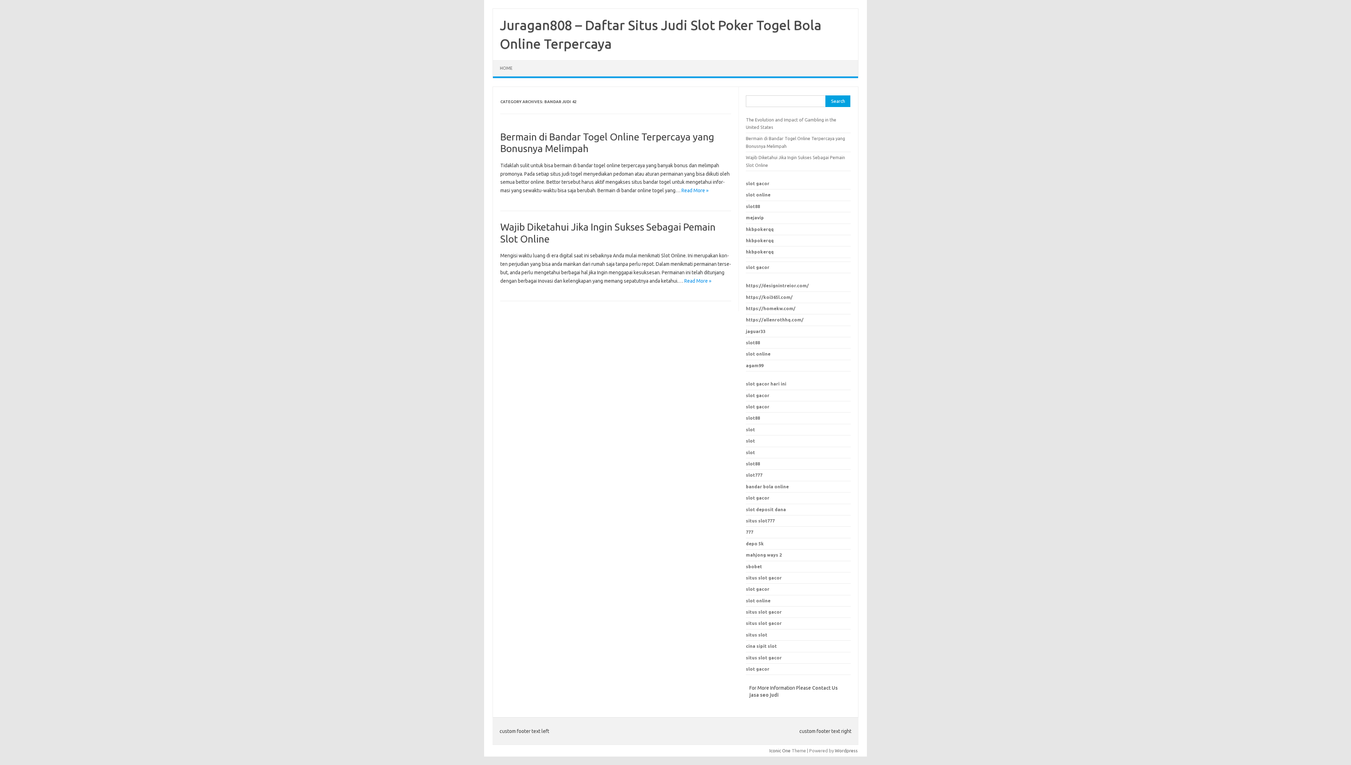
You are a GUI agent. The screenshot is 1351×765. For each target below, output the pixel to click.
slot (750, 429)
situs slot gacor (764, 577)
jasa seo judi (764, 695)
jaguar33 (756, 331)
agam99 (754, 365)
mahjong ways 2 (764, 554)
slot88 (753, 206)
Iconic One (780, 750)
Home (506, 68)
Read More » (695, 190)
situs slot (756, 634)
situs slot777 (760, 520)
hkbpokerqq (760, 229)
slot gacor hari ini (766, 383)
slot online (758, 194)
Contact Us (825, 688)
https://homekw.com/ (770, 308)
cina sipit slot (761, 646)
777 (749, 531)
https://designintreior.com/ (777, 285)
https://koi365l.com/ (769, 297)
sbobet (754, 566)
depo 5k (755, 543)
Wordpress (846, 750)
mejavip (755, 217)
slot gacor (757, 183)
